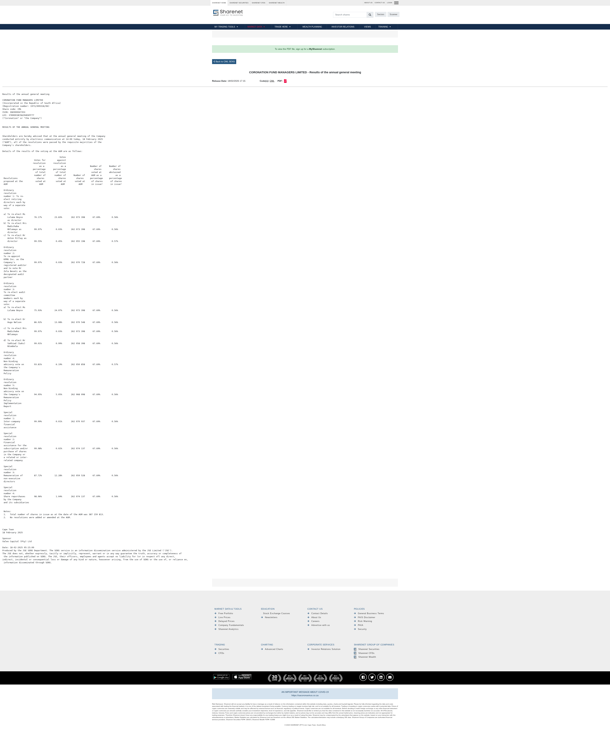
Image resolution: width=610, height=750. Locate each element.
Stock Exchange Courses (276, 613)
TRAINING (383, 27)
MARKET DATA (254, 27)
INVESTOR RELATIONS (343, 27)
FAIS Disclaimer (366, 617)
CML (272, 81)
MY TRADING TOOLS (224, 27)
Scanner (393, 14)
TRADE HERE (281, 27)
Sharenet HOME (219, 3)
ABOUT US (368, 2)
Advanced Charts (274, 649)
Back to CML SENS (225, 61)
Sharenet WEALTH (277, 3)
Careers (315, 621)
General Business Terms (371, 613)
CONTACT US (380, 2)
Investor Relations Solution (325, 649)
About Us (316, 617)
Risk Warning (365, 621)
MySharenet (315, 49)
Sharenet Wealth (367, 657)
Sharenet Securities (369, 649)
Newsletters (271, 617)
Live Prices (224, 617)
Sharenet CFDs (258, 3)
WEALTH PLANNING (312, 27)
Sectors (380, 14)
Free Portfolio (225, 613)
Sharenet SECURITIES (239, 3)
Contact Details (319, 613)
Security (362, 629)
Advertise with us (320, 625)
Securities (223, 649)
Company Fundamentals (231, 625)
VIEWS (367, 27)
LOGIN (389, 2)
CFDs (221, 653)
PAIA (360, 625)
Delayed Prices (226, 621)
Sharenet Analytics (228, 629)
